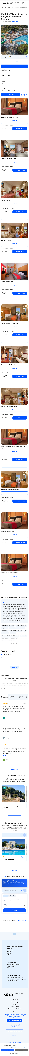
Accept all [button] (7, 1050)
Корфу (10, 953)
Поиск (15, 910)
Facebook (8, 1038)
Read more (25, 1047)
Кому (18, 899)
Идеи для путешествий (14, 964)
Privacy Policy (14, 1002)
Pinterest (18, 1038)
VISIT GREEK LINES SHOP (14, 1031)
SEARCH (11, 94)
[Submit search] (24, 835)
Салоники (10, 950)
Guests (4, 88)
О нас (14, 1004)
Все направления (12, 954)
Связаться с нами (14, 1006)
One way (6, 895)
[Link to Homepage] (4, 2)
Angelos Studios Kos (8, 859)
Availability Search (20, 128)
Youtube (16, 1038)
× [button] (27, 1044)
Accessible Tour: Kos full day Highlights (10, 806)
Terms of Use (14, 999)
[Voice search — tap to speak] (21, 835)
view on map (15, 21)
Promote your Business (14, 1011)
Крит (9, 951)
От (4, 899)
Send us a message (21, 920)
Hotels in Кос (10, 7)
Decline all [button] (21, 1050)
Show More (5, 714)
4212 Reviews (22, 57)
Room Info (14, 120)
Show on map (14, 667)
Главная (2, 7)
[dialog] (14, 1049)
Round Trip (12, 895)
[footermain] (14, 934)
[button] (14, 1053)
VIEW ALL (14, 769)
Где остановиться (13, 975)
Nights (4, 81)
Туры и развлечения (13, 967)
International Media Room (14, 1008)
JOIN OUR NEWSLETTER (14, 1020)
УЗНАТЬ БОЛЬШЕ (14, 817)
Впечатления (11, 966)
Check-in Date (6, 75)
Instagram (11, 1038)
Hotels (6, 7)
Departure (5, 904)
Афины (10, 948)
